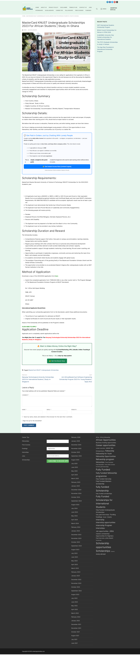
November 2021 (76, 628)
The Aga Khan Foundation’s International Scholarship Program (105, 49)
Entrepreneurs (100, 451)
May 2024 (74, 516)
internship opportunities (105, 522)
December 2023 (76, 534)
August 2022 (75, 594)
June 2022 (74, 602)
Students (113, 551)
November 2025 (76, 448)
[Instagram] (117, 2)
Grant (104, 517)
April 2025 (74, 475)
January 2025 (75, 486)
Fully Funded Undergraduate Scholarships (105, 511)
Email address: (51, 453)
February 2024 (75, 527)
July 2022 (74, 598)
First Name (50, 438)
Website (74, 409)
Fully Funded (103, 469)
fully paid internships (102, 514)
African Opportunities (106, 440)
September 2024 (76, 501)
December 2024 (76, 489)
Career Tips (25, 437)
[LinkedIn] (107, 2)
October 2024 (75, 497)
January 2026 (75, 441)
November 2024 (76, 493)
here (56, 276)
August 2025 (75, 460)
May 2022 (74, 605)
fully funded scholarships (104, 493)
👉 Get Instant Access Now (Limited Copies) (57, 166)
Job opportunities (102, 531)
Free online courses (110, 464)
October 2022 (75, 587)
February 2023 (75, 572)
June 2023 (74, 557)
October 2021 (75, 632)
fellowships (100, 462)
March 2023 (75, 568)
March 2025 (75, 478)
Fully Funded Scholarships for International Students (104, 501)
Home (23, 16)
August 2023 (75, 549)
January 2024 (75, 531)
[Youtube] (115, 2)
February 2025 (75, 482)
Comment (25, 395)
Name (24, 409)
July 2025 (74, 463)
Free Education (100, 464)
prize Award (109, 538)
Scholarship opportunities (103, 545)
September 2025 (76, 456)
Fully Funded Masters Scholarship (103, 482)
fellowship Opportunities (106, 456)
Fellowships (25, 441)
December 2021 (76, 624)
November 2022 (76, 583)
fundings (99, 517)
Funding (113, 514)
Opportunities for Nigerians (104, 536)
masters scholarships (103, 534)
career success (100, 448)
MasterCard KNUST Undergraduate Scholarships (44, 370)
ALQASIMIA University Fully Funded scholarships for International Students (105, 37)
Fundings (24, 448)
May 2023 (74, 561)
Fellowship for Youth (104, 454)
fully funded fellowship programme (106, 474)
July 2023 (74, 553)
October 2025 (75, 452)
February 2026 (75, 437)
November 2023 (76, 538)
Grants (109, 517)
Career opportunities (105, 445)
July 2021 (74, 639)
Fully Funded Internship (103, 479)
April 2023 (74, 564)
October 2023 (75, 542)
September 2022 (76, 591)
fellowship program (105, 459)
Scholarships (33, 30)
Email (49, 409)
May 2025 (74, 471)
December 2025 (76, 445)
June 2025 (74, 467)
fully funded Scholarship (102, 488)
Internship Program (104, 525)
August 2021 (75, 635)
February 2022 (75, 617)
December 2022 (76, 579)
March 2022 (75, 613)
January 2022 (75, 620)
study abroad (101, 554)
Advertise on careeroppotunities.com (33, 2)
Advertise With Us (113, 8)
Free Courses (26, 445)
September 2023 (76, 546)
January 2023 (75, 576)
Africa (97, 437)
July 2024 (74, 508)
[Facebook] (110, 2)
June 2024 (74, 512)
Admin (25, 30)
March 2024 (75, 523)
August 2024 (75, 504)
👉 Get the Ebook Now (57, 361)
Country (49, 446)
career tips (109, 448)
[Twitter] (112, 2)
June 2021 (74, 643)
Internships (25, 452)
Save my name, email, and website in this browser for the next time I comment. (48, 417)
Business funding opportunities (106, 442)
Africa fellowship (105, 437)
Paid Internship (100, 538)
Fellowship (109, 451)
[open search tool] (97, 9)
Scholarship (98, 540)
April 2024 (74, 519)
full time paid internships (102, 466)
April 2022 (74, 609)
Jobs (23, 456)
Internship (100, 520)
